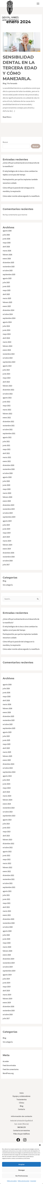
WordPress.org (8, 1073)
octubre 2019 (8, 513)
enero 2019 (7, 549)
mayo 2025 (6, 290)
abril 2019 (6, 537)
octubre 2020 (8, 473)
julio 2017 (6, 564)
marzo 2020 (7, 493)
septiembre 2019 (9, 517)
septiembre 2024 (9, 318)
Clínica (21, 1103)
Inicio (22, 1093)
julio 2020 (6, 481)
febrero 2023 (7, 386)
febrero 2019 (7, 545)
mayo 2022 (6, 405)
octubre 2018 (8, 561)
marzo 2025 (7, 298)
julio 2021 (6, 441)
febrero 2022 (7, 413)
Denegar (21, 1170)
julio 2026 (6, 235)
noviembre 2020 (9, 469)
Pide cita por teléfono (21, 1134)
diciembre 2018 (8, 553)
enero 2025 (7, 306)
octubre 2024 (8, 314)
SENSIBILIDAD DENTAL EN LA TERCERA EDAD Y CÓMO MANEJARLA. (20, 67)
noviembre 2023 (9, 354)
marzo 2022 (7, 410)
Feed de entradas (9, 1065)
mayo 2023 (6, 378)
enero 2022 (7, 417)
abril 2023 (6, 382)
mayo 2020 (6, 489)
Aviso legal (33, 1181)
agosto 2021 (7, 437)
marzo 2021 (7, 457)
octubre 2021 (8, 429)
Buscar (5, 142)
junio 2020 (6, 485)
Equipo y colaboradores (21, 1096)
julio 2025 (6, 282)
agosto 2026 (7, 231)
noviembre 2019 (9, 509)
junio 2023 (6, 374)
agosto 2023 (7, 366)
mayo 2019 (6, 533)
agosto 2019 (7, 521)
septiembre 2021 (9, 433)
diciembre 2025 (8, 262)
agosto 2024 (7, 322)
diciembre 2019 (8, 505)
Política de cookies (12, 1181)
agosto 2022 (7, 398)
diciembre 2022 (8, 390)
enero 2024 (7, 350)
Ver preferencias (21, 1176)
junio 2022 (6, 402)
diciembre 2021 (8, 421)
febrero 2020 (7, 497)
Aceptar (21, 1164)
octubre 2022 (8, 394)
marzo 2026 (7, 251)
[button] (40, 1145)
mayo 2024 (6, 334)
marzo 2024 (7, 342)
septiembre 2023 (9, 362)
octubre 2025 (8, 270)
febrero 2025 (7, 302)
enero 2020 (7, 501)
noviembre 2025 (9, 266)
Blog (4, 83)
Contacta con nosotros (21, 1130)
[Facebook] (18, 1140)
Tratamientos (21, 1099)
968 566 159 (21, 1127)
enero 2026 (7, 258)
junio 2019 (6, 529)
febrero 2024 (7, 346)
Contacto (21, 1109)
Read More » (7, 116)
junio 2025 (6, 286)
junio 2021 (6, 445)
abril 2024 (6, 338)
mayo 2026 (6, 243)
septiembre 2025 (9, 274)
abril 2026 (6, 246)
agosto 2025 (7, 278)
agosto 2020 (7, 477)
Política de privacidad (23, 1181)
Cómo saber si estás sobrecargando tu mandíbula (21, 196)
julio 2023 (6, 370)
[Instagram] (24, 1140)
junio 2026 (6, 239)
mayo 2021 (6, 449)
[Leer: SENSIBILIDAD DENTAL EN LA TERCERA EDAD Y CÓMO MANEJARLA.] (21, 42)
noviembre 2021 (9, 425)
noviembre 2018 (9, 557)
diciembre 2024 (8, 310)
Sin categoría (8, 585)
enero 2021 (7, 461)
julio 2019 (6, 525)
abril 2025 (6, 294)
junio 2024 (6, 330)
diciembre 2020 (8, 465)
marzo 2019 (7, 541)
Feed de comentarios (11, 1069)
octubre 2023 (8, 358)
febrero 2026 (7, 254)
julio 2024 (6, 326)
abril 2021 (6, 453)
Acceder (6, 1061)
